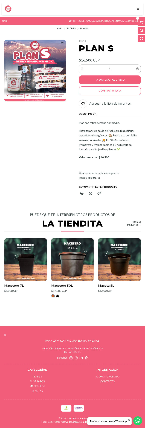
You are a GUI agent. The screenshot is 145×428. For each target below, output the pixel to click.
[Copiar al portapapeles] (99, 193)
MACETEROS (37, 386)
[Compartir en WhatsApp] (91, 193)
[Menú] (138, 8)
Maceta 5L (99, 285)
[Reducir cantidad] (82, 69)
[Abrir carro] (141, 22)
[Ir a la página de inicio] (8, 8)
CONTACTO (107, 381)
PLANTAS (37, 390)
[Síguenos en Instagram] (71, 358)
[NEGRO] (50, 296)
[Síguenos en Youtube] (81, 358)
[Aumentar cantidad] (138, 69)
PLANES (71, 28)
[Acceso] (141, 38)
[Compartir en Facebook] (82, 193)
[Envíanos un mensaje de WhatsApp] (137, 420)
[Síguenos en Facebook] (76, 358)
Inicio (59, 28)
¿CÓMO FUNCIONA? (108, 376)
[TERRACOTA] (45, 296)
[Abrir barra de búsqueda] (141, 30)
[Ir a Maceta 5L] (112, 259)
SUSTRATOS (37, 381)
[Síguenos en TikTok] (86, 358)
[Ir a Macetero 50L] (65, 259)
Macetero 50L (54, 285)
